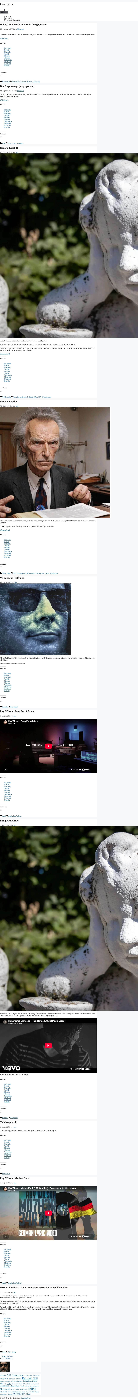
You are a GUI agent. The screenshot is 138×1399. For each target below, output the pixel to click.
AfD (14, 573)
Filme (4, 1352)
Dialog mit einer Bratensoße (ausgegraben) (23, 24)
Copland (7, 1381)
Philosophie (6, 82)
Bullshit (30, 397)
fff (5, 1383)
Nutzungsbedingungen (12, 20)
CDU (35, 397)
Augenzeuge (12, 143)
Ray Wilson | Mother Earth (15, 1178)
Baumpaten (12, 1378)
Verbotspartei (3, 1394)
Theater (29, 82)
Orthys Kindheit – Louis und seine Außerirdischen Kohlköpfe (34, 1287)
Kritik (14, 1352)
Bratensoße (16, 82)
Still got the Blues (9, 820)
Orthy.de (6, 4)
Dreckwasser (46, 397)
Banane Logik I (8, 401)
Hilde (13, 1383)
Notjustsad (14, 707)
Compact (20, 143)
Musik (4, 816)
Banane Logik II (9, 147)
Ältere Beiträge (7, 1356)
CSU (40, 397)
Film (9, 1352)
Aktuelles (5, 707)
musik (10, 816)
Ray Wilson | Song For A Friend (17, 711)
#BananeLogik (5, 354)
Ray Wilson (17, 816)
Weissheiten (54, 573)
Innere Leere (19, 1383)
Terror (23, 1391)
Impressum (8, 18)
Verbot (36, 1391)
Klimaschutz (39, 573)
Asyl (14, 397)
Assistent (26, 1375)
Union (32, 1391)
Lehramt (23, 82)
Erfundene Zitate (30, 1381)
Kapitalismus (30, 1383)
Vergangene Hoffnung (12, 577)
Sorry (9, 1391)
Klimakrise (31, 573)
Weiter (9, 1358)
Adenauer (3, 1375)
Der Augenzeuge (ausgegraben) (17, 86)
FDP (2, 1383)
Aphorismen (6, 1174)
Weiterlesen (4, 38)
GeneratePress (26, 1398)
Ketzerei (37, 1383)
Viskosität (36, 82)
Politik (4, 397)
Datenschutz (8, 16)
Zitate (28, 1394)
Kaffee (24, 1383)
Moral (12, 1389)
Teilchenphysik (8, 1122)
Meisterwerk (5, 1389)
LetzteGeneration (34, 1386)
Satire (4, 143)
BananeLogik (21, 397)
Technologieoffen (16, 1391)
